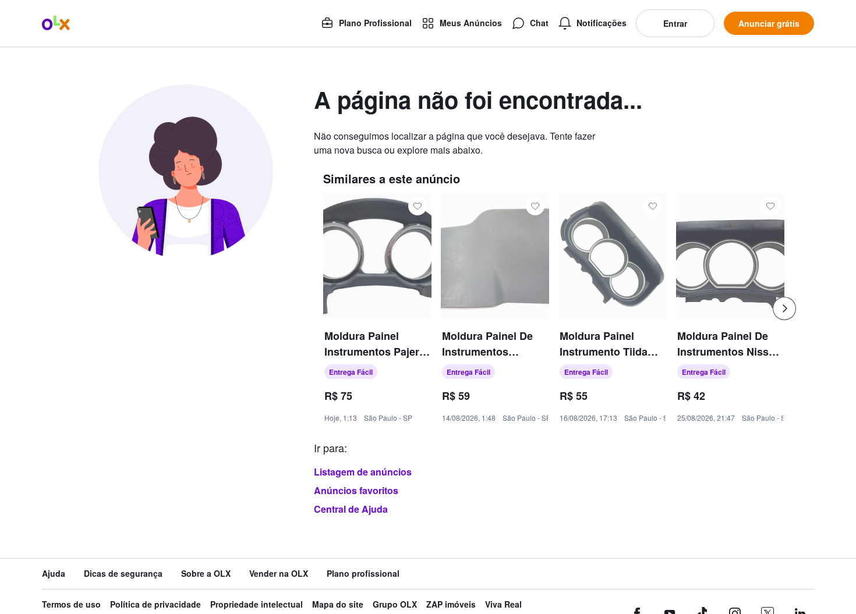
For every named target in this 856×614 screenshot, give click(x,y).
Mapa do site (337, 604)
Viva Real (503, 604)
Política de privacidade (155, 604)
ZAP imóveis (451, 604)
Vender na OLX (278, 573)
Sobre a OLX (206, 573)
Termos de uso (71, 604)
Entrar (675, 23)
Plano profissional (363, 573)
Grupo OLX (395, 604)
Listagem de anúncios (363, 471)
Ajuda (53, 573)
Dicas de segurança (123, 573)
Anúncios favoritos (356, 490)
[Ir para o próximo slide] (784, 308)
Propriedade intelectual (256, 604)
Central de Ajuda (351, 509)
